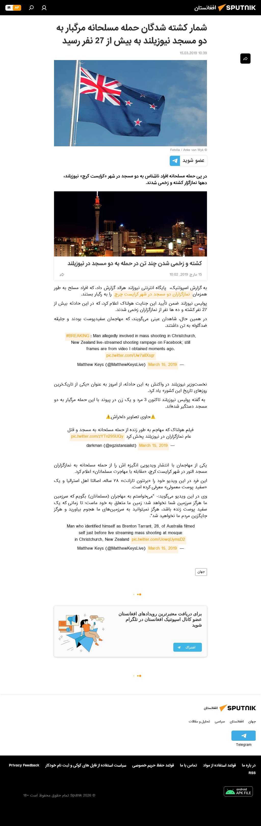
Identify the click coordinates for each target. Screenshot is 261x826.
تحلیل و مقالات (199, 721)
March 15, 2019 (162, 365)
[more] (62, 274)
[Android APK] (238, 792)
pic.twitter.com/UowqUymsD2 (158, 540)
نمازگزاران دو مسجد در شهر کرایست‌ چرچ (152, 295)
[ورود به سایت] (44, 8)
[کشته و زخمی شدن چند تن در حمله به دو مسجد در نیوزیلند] (130, 224)
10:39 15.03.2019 (193, 53)
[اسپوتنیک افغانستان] (238, 12)
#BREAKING (77, 337)
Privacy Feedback (24, 765)
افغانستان (236, 721)
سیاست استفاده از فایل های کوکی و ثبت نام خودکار (85, 765)
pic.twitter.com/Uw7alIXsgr (130, 356)
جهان (201, 572)
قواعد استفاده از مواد (219, 765)
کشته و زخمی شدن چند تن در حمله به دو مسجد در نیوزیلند (135, 264)
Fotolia (175, 150)
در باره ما (249, 765)
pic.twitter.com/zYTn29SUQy (97, 437)
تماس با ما (188, 765)
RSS (252, 773)
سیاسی (220, 721)
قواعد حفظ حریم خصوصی (153, 765)
